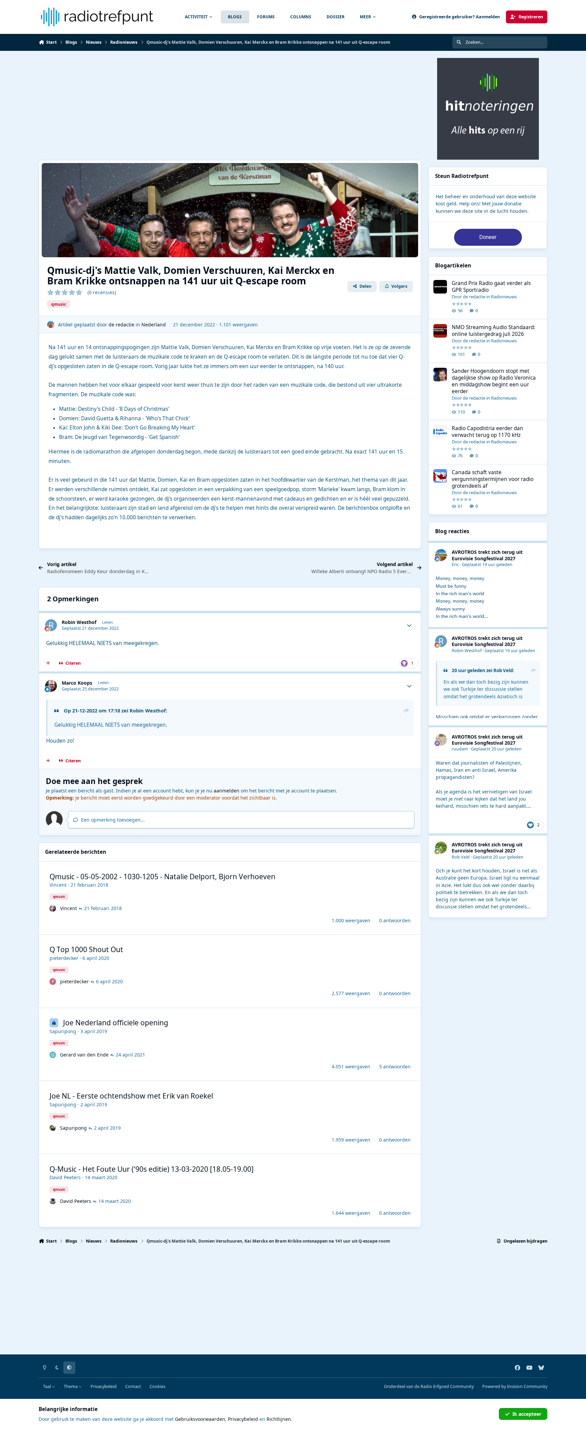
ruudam (460, 749)
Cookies (157, 1386)
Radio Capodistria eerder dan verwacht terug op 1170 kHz (487, 432)
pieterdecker (64, 958)
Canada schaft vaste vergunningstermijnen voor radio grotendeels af (492, 479)
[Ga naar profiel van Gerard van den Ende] (53, 1054)
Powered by (514, 1386)
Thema (71, 1386)
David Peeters (65, 1177)
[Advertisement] (230, 105)
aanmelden (226, 790)
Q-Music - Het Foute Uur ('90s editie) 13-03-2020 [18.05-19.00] (152, 1169)
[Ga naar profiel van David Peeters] (53, 1201)
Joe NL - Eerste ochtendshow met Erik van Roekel (131, 1096)
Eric (455, 564)
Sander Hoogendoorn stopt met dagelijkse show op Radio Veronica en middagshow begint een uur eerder (494, 381)
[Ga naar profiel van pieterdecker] (53, 981)
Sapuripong (63, 1031)
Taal (47, 1386)
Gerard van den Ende (84, 1054)
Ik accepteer (526, 1414)
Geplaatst (487, 564)
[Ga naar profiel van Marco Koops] (51, 686)
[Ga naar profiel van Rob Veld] (441, 847)
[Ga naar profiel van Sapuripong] (53, 1128)
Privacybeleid (104, 1386)
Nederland (153, 324)
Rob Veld (503, 670)
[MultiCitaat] (48, 663)
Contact (133, 1386)
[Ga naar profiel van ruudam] (441, 740)
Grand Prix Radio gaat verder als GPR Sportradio (491, 287)
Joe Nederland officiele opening (115, 1022)
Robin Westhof (79, 622)
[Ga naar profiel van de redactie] (50, 324)
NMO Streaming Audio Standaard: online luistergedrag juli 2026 (493, 331)
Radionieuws (504, 297)
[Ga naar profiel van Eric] (441, 555)
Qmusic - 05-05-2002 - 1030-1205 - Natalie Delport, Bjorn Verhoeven (162, 876)
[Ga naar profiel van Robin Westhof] (51, 625)
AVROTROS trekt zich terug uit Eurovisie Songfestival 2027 (487, 555)
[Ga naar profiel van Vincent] (53, 908)
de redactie (121, 324)
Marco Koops (77, 683)
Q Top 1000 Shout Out (86, 949)
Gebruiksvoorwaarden (200, 1419)
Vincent (58, 885)
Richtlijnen (279, 1419)
